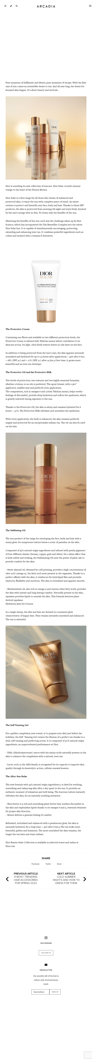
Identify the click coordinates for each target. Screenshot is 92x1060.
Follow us (46, 953)
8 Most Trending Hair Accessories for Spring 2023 (26, 878)
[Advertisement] (46, 59)
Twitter (48, 864)
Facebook (35, 864)
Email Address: (39, 992)
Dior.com (10, 846)
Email (59, 864)
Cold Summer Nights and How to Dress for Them (66, 878)
